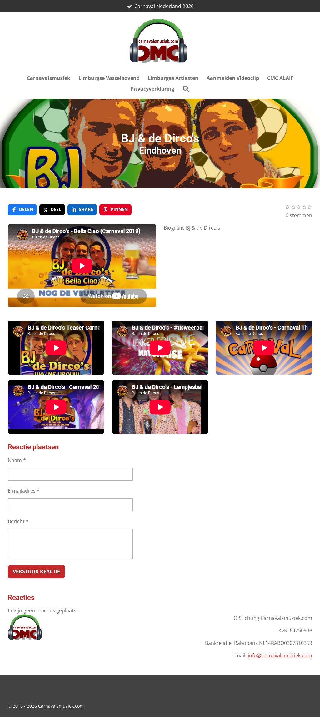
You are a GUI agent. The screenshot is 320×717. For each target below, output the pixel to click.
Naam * (17, 460)
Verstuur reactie (36, 571)
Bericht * (18, 521)
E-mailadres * (24, 490)
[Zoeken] (185, 88)
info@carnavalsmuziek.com (280, 655)
